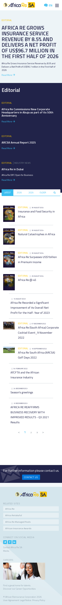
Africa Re (9, 508)
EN (50, 5)
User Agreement (11, 600)
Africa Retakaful (13, 515)
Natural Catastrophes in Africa (36, 234)
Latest (7, 192)
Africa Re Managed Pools (18, 521)
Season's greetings (21, 392)
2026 (19, 192)
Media (6, 550)
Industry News (22, 163)
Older (43, 192)
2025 (31, 192)
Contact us (31, 477)
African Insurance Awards (18, 528)
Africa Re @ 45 (27, 280)
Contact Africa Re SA (12, 547)
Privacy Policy (38, 600)
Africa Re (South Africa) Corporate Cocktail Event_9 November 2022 (38, 332)
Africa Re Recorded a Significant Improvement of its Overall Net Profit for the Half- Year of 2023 (30, 308)
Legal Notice (25, 600)
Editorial (7, 20)
